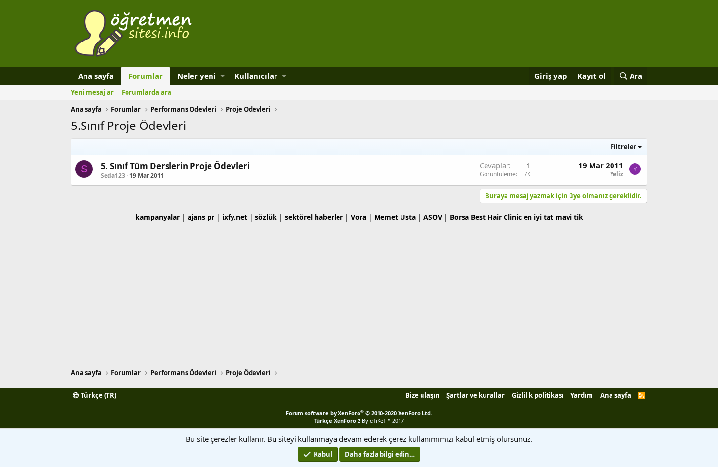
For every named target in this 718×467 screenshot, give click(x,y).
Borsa (459, 217)
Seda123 (113, 175)
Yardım (581, 395)
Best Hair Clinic (496, 217)
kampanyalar (157, 217)
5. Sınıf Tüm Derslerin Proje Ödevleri (175, 165)
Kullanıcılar (255, 76)
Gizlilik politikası (538, 395)
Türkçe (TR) (97, 395)
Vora (358, 217)
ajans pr (201, 217)
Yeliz (616, 174)
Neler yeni (196, 76)
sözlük (266, 217)
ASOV (432, 217)
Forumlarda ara (146, 92)
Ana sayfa (96, 76)
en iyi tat (538, 217)
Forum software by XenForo (359, 413)
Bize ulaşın (422, 395)
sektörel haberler (314, 217)
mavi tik (569, 217)
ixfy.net (234, 217)
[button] (222, 76)
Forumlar (145, 76)
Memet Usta (395, 217)
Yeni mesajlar (92, 92)
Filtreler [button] (623, 146)
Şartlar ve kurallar (475, 395)
